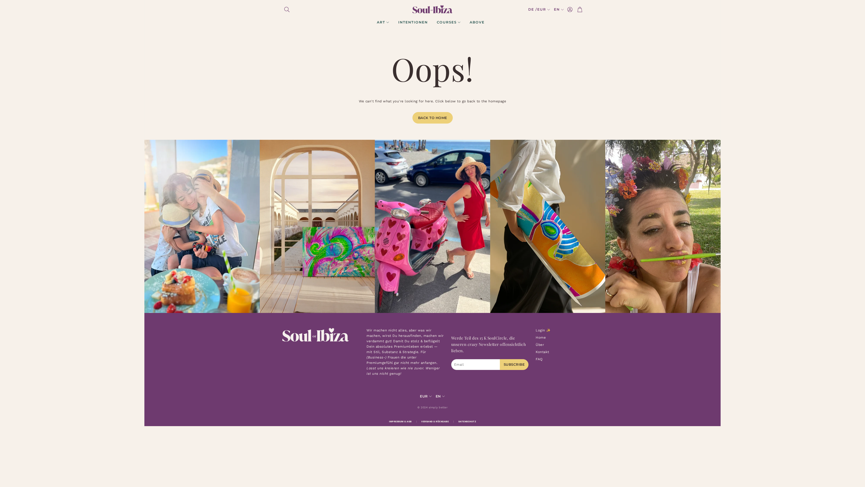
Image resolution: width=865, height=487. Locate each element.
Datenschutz (467, 421)
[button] (311, 9)
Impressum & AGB (400, 421)
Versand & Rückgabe (435, 421)
